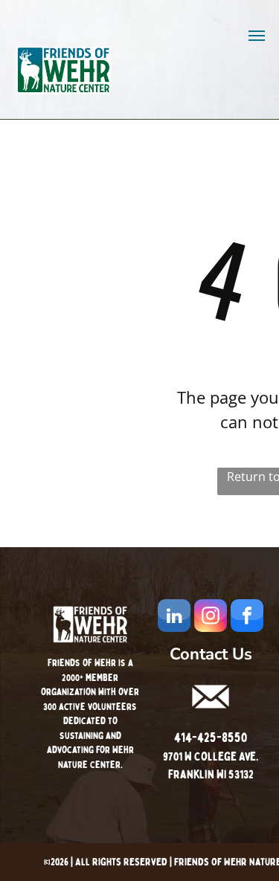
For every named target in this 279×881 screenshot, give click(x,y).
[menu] (257, 36)
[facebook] (247, 617)
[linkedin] (174, 617)
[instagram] (210, 617)
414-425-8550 (210, 737)
